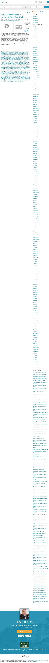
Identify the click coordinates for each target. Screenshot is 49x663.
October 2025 (35, 41)
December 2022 (36, 90)
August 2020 (35, 137)
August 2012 (35, 300)
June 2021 (35, 118)
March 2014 (35, 265)
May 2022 (35, 102)
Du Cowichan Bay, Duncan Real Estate (40, 398)
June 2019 (35, 163)
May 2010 (35, 341)
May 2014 (35, 261)
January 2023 (35, 88)
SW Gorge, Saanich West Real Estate (40, 545)
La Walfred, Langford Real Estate (39, 443)
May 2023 (35, 83)
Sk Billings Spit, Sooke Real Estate (39, 533)
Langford (34, 447)
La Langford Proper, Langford (38, 430)
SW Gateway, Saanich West (38, 540)
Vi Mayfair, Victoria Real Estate (39, 590)
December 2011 (36, 316)
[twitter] (22, 636)
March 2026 (35, 39)
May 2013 (35, 286)
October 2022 (35, 92)
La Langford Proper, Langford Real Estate (23, 59)
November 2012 (36, 294)
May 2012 (35, 306)
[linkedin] (26, 636)
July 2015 (34, 243)
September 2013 (36, 278)
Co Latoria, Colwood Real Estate (39, 376)
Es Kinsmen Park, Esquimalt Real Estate (11, 55)
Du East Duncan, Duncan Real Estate (40, 400)
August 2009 (35, 351)
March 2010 (35, 345)
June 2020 (35, 141)
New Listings (35, 18)
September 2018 (36, 173)
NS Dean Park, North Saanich (38, 469)
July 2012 (34, 302)
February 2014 (35, 267)
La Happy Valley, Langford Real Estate (40, 428)
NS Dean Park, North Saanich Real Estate (13, 64)
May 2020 (35, 143)
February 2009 (35, 361)
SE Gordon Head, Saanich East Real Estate (11, 68)
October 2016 (35, 218)
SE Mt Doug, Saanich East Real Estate (40, 517)
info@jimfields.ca (39, 2)
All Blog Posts (35, 16)
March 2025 (35, 53)
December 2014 (36, 257)
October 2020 (35, 133)
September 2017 (36, 196)
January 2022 (35, 106)
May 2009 (35, 357)
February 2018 (35, 188)
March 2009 (35, 359)
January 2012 (35, 314)
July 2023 (34, 79)
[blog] (29, 636)
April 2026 (35, 36)
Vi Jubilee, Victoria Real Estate (39, 588)
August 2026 (35, 28)
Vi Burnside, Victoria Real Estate (39, 571)
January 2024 (35, 73)
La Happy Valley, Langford (38, 426)
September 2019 (36, 157)
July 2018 (34, 177)
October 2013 (35, 276)
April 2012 (35, 308)
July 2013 (34, 282)
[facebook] (19, 636)
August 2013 (35, 280)
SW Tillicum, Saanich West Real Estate (40, 566)
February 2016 (35, 235)
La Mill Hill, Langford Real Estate (39, 438)
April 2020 (35, 145)
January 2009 (35, 363)
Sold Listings (35, 22)
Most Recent (35, 26)
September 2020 (36, 135)
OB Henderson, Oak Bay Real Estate (40, 481)
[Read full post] (7, 26)
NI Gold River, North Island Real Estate (21, 63)
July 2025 (34, 45)
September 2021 (36, 114)
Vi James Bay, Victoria (37, 584)
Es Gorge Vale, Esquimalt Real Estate (40, 404)
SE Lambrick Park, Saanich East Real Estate (12, 20)
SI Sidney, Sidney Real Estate (38, 531)
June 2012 (35, 304)
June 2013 (35, 284)
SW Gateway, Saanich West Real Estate (18, 73)
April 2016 (35, 231)
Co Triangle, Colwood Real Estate (39, 380)
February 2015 (35, 253)
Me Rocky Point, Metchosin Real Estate (18, 61)
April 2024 (35, 67)
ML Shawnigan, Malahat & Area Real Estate (7, 63)
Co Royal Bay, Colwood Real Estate (40, 378)
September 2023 (36, 77)
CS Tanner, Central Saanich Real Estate (20, 53)
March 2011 (35, 331)
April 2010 (35, 343)
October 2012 (35, 296)
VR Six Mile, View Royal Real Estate (40, 596)
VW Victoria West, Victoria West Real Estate (17, 81)
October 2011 (35, 320)
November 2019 (36, 153)
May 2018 (35, 182)
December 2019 (36, 151)
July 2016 (34, 224)
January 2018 (35, 190)
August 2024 (35, 61)
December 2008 (36, 365)
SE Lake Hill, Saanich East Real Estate (40, 509)
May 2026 (35, 34)
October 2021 (35, 112)
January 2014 (35, 269)
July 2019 (34, 161)
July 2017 (34, 200)
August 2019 (35, 159)
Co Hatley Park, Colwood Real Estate (40, 372)
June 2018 (35, 179)
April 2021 (35, 122)
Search (46, 7)
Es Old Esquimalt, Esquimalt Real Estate (24, 55)
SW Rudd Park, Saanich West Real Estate (15, 75)
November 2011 (36, 318)
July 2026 (34, 30)
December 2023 (36, 75)
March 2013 (35, 290)
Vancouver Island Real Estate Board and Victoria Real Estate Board (34, 660)
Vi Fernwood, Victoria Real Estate (39, 580)
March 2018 (35, 186)
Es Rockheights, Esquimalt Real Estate (40, 412)
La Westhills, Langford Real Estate (39, 445)
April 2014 (35, 263)
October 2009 (35, 349)
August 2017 (35, 198)
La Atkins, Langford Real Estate (39, 419)
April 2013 (35, 288)
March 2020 (35, 147)
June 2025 (35, 47)
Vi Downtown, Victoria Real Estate (40, 575)
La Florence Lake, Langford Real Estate (40, 424)
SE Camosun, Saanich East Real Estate (40, 496)
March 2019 (35, 169)
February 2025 (35, 55)
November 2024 (36, 59)
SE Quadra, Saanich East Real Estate (40, 523)
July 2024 (34, 63)
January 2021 (35, 126)
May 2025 (35, 49)
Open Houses (35, 20)
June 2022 (35, 100)
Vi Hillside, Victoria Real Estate (39, 582)
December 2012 (36, 292)
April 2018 (35, 184)
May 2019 (35, 165)
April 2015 (35, 249)
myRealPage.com (24, 657)
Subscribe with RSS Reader (39, 11)
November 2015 (36, 239)
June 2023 (35, 81)
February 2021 (35, 124)
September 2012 (36, 298)
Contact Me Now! (24, 631)
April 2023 (35, 86)
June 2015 (35, 245)
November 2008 (36, 367)
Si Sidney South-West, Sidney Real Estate (11, 71)
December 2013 (36, 271)
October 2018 (35, 171)
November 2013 (36, 273)
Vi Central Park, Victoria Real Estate (40, 573)
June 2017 (35, 202)
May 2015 (35, 247)
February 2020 (35, 149)
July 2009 (34, 353)
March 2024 (35, 69)
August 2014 (35, 259)
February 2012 (35, 312)
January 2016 (35, 237)
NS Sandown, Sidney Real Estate (39, 477)
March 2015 (35, 251)
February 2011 (35, 333)
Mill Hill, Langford (36, 454)
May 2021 (35, 120)
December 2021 (36, 108)
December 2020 (36, 128)
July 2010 (34, 339)
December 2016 (36, 214)
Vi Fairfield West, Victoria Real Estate (40, 577)
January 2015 (35, 255)
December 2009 (36, 347)
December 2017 (36, 192)
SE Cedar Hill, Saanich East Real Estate (40, 498)
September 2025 (36, 43)
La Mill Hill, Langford (37, 436)
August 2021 (35, 116)
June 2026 (35, 32)
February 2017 (35, 210)
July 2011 (34, 325)
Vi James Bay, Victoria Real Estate (39, 586)
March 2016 (35, 233)
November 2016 (36, 216)
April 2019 (35, 167)
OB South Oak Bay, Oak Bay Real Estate (7, 65)
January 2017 (35, 212)
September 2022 (36, 94)
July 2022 (34, 98)
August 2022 (35, 96)
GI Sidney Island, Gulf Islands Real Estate (19, 56)
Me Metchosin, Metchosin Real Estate (40, 449)
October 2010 (35, 337)
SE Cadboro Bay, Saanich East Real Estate (19, 66)
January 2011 (35, 335)
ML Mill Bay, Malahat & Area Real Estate (7, 62)
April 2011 (35, 329)
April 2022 (35, 104)
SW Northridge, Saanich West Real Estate (16, 74)
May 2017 (35, 204)
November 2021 (36, 110)
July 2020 (34, 139)
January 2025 (35, 57)
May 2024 (35, 65)
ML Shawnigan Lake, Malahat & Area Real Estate (21, 62)
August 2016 (35, 222)
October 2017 (35, 194)
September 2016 (36, 220)
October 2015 (35, 241)
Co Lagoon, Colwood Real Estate (39, 374)
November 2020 (36, 130)
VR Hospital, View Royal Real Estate (40, 594)
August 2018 (35, 175)
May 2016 (35, 229)
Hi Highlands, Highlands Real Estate (40, 417)
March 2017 (35, 208)
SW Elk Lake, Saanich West (38, 535)
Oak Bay (34, 479)
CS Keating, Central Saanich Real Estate (21, 52)
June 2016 (35, 226)
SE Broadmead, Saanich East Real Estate (19, 65)
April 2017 (35, 206)
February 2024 (35, 71)
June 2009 (35, 355)
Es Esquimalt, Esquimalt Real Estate (40, 402)
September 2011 (36, 323)
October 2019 (35, 155)
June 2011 (35, 327)
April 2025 (35, 51)
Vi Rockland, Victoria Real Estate (39, 592)
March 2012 (35, 310)
